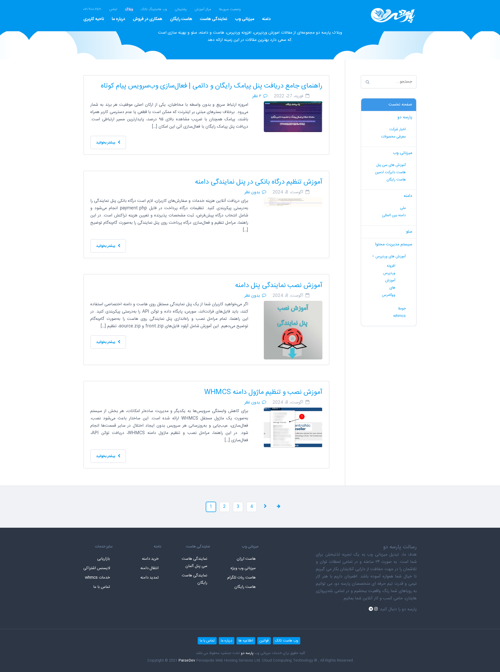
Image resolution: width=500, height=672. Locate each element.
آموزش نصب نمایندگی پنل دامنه (278, 285)
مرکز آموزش (203, 9)
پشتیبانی (181, 9)
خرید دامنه (150, 559)
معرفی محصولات (393, 137)
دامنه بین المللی (394, 215)
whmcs (399, 316)
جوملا (402, 309)
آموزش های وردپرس (391, 256)
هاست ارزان (246, 559)
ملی (403, 208)
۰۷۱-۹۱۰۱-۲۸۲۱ (92, 9)
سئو (409, 231)
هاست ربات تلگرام (241, 577)
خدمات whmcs (97, 577)
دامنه (266, 19)
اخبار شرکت (397, 129)
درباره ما (118, 19)
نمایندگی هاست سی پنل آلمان (194, 562)
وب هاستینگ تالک (154, 9)
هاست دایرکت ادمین (390, 172)
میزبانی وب (244, 19)
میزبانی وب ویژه (243, 568)
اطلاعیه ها (246, 641)
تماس (113, 9)
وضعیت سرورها (230, 9)
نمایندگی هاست (213, 19)
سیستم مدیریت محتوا (393, 244)
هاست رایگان (181, 19)
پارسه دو (404, 117)
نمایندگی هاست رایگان (194, 579)
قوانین (264, 641)
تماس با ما (101, 587)
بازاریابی (103, 559)
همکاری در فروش (147, 19)
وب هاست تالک (286, 641)
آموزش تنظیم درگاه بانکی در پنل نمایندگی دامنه (258, 182)
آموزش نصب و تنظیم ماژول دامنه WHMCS (263, 392)
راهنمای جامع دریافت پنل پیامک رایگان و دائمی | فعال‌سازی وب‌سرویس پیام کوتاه (211, 86)
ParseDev (186, 660)
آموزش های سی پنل (391, 165)
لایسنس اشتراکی (96, 568)
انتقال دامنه (149, 568)
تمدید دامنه (149, 577)
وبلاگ (129, 9)
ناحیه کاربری (93, 19)
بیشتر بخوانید (106, 143)
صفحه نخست (400, 104)
